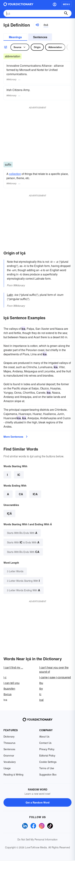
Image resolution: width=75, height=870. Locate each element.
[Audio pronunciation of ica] (37, 25)
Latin (10, 295)
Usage (7, 768)
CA (21, 494)
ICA (35, 494)
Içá (9, 513)
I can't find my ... (13, 667)
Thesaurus (9, 743)
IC (18, 475)
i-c (4, 677)
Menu (66, 4)
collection (15, 174)
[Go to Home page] (18, 4)
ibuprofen (9, 688)
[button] (54, 4)
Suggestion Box (48, 774)
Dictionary (8, 736)
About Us (44, 736)
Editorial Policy (47, 755)
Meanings (15, 37)
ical (41, 700)
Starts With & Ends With (22, 533)
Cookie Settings (48, 762)
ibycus (7, 694)
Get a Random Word (38, 802)
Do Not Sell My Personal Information (37, 839)
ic (40, 694)
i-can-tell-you (11, 683)
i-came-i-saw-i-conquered (55, 677)
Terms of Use (46, 768)
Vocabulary (9, 762)
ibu (41, 683)
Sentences (40, 37)
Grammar (8, 755)
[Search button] (66, 13)
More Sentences (13, 437)
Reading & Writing (13, 774)
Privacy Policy (46, 749)
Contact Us (45, 743)
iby (41, 688)
